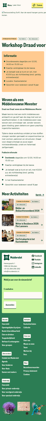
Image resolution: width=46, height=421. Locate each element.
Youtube (38, 259)
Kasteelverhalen (29, 324)
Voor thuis (6, 369)
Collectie (26, 327)
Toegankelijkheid (8, 338)
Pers (25, 354)
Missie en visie (28, 344)
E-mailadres (8, 289)
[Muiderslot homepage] (5, 5)
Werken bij (27, 351)
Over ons (26, 340)
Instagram (38, 263)
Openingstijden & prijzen (11, 327)
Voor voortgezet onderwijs (12, 392)
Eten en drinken (8, 334)
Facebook (38, 256)
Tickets (39, 5)
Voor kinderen (7, 365)
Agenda (38, 195)
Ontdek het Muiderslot (10, 358)
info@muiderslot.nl (11, 271)
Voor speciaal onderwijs (11, 395)
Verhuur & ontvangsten (10, 342)
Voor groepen (7, 345)
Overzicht (5, 324)
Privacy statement (30, 371)
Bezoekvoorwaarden (31, 367)
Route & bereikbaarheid (11, 331)
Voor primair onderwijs (10, 388)
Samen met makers (9, 372)
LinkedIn (38, 267)
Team (25, 347)
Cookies (26, 374)
